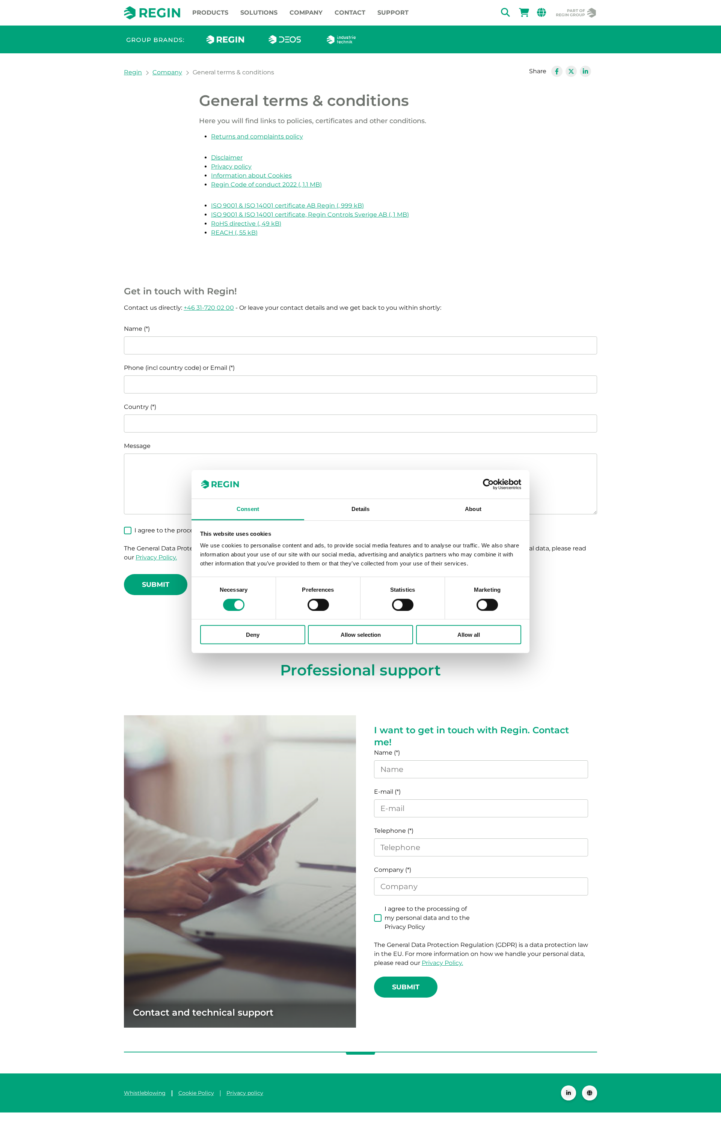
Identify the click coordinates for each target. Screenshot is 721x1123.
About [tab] (473, 509)
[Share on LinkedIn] (585, 71)
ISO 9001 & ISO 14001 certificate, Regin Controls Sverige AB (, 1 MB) (310, 214)
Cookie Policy (196, 1093)
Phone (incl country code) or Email (176, 367)
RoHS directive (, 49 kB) (246, 223)
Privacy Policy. (156, 557)
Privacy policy (231, 166)
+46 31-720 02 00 (209, 307)
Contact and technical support (203, 1012)
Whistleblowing (145, 1093)
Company (306, 12)
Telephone (390, 830)
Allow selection (361, 635)
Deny (252, 635)
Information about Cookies (251, 175)
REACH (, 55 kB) (234, 232)
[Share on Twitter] (571, 71)
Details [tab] (360, 509)
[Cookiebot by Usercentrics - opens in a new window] (488, 484)
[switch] (318, 604)
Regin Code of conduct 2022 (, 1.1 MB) (266, 184)
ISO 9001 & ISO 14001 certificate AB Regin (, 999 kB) (287, 205)
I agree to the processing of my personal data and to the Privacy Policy (427, 917)
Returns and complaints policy (257, 136)
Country (136, 406)
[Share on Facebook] (557, 71)
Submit (155, 584)
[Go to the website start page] (152, 12)
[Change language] (589, 1092)
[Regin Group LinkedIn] (568, 1092)
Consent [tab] (248, 509)
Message (137, 445)
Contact (350, 12)
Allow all (468, 635)
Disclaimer (227, 157)
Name (133, 328)
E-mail (383, 791)
